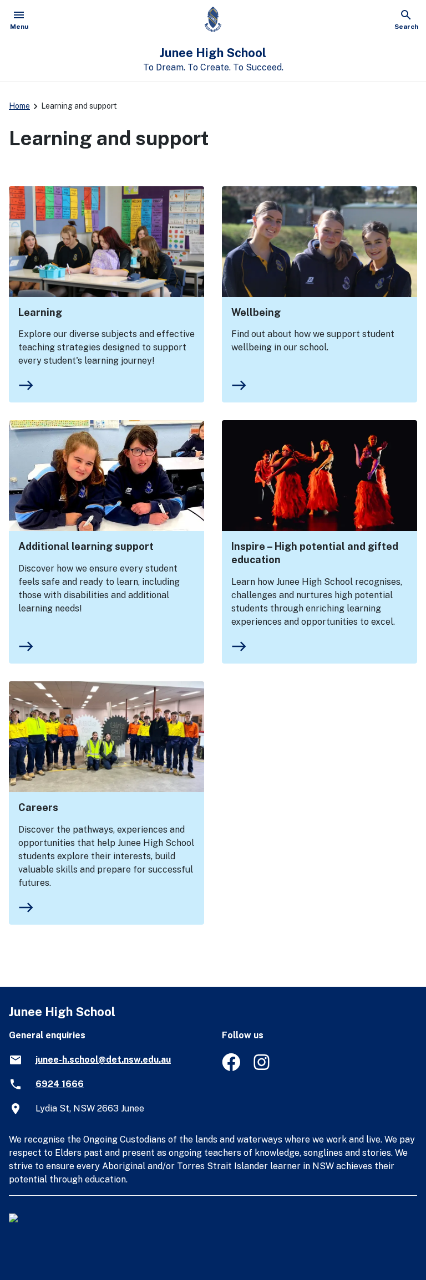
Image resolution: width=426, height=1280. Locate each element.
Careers (38, 807)
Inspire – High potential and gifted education (314, 552)
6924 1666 (60, 1084)
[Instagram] (262, 1068)
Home (19, 105)
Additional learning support (86, 546)
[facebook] (231, 1068)
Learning (40, 312)
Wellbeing (256, 312)
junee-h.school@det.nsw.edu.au (103, 1059)
